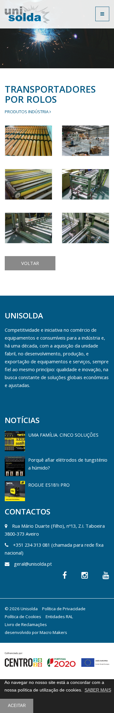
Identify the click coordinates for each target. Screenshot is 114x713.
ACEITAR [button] (17, 706)
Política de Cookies (23, 616)
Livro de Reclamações (26, 624)
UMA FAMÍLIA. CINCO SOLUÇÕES (63, 435)
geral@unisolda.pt (33, 564)
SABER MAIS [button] (98, 689)
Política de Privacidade (64, 609)
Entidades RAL (59, 616)
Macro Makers (53, 632)
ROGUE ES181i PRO (49, 485)
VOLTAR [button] (30, 263)
